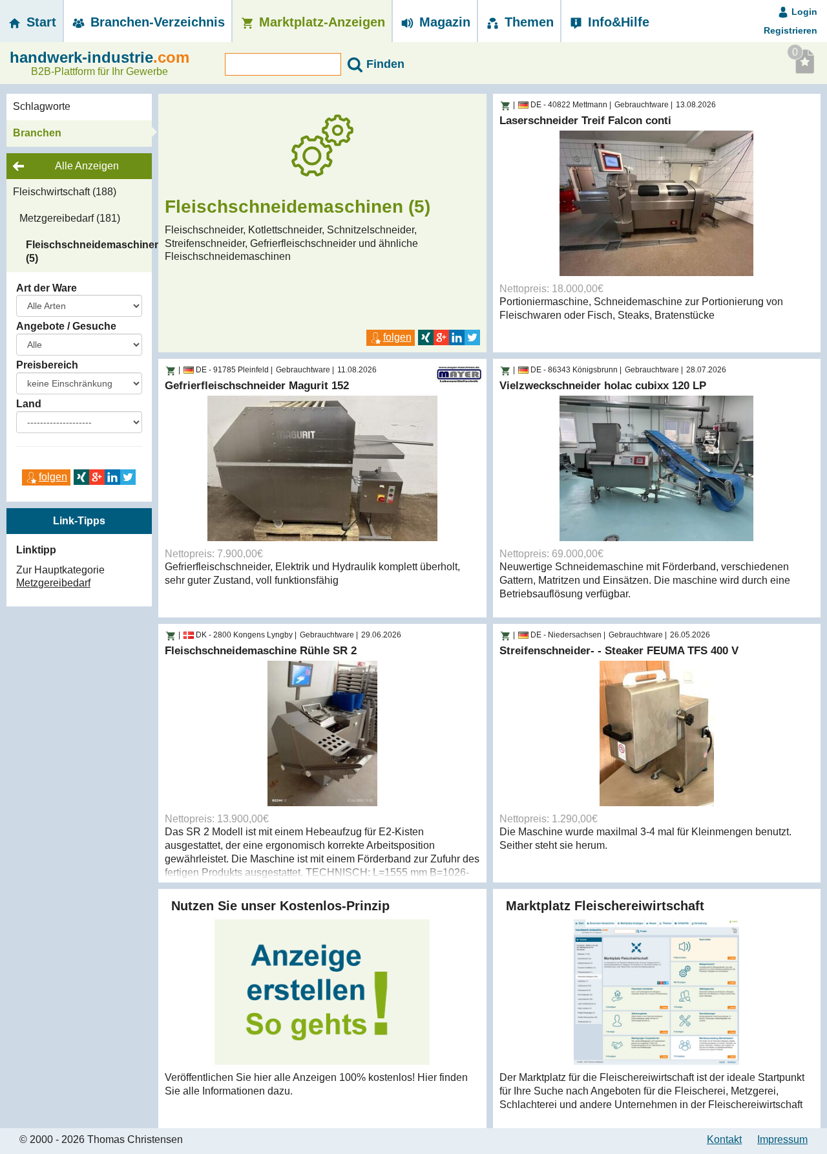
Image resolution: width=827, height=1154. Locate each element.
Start (39, 22)
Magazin (442, 22)
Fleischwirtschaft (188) (64, 191)
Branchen (37, 132)
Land (28, 403)
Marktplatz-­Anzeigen (320, 22)
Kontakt (724, 1139)
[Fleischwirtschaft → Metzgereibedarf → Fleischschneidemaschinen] (505, 106)
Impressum (782, 1139)
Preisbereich (47, 364)
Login (803, 11)
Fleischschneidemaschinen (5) (89, 251)
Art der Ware (46, 288)
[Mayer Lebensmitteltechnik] (459, 373)
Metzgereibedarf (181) (69, 218)
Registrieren (790, 30)
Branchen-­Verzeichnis (156, 22)
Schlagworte (41, 106)
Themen (527, 22)
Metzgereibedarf (53, 582)
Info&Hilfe (616, 22)
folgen (53, 476)
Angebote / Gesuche (66, 326)
